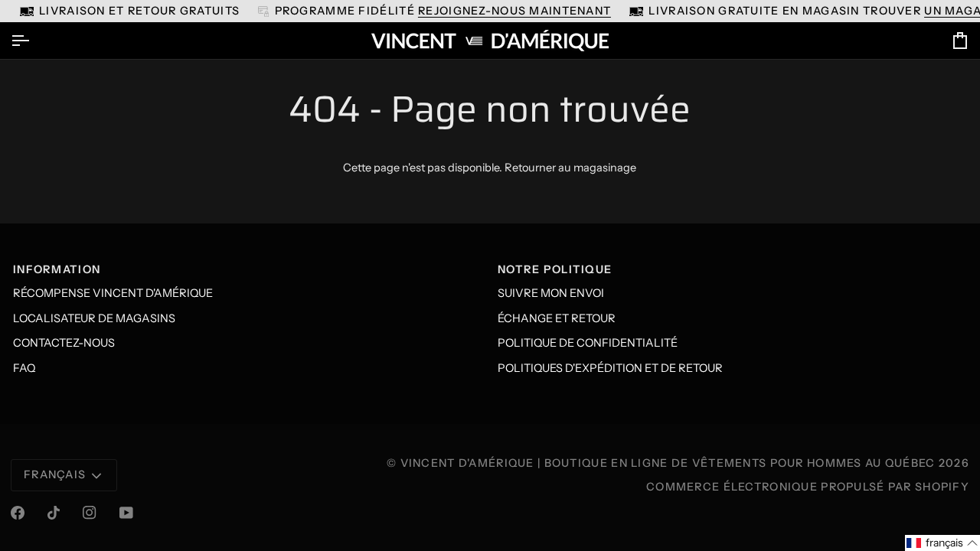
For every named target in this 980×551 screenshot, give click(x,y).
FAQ (24, 368)
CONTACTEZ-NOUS (64, 343)
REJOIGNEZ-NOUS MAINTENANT (514, 11)
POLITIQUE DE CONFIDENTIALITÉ (588, 343)
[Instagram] (89, 513)
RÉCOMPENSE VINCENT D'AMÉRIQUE (113, 293)
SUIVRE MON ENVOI (551, 293)
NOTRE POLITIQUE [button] (555, 269)
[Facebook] (17, 513)
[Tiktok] (53, 513)
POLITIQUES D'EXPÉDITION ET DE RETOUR (610, 368)
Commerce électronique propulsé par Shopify (807, 487)
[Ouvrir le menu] (34, 40)
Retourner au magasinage (570, 167)
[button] (942, 543)
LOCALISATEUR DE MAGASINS (94, 318)
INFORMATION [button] (56, 269)
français (55, 474)
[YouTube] (126, 513)
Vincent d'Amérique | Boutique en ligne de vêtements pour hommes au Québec (668, 463)
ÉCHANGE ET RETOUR (557, 318)
